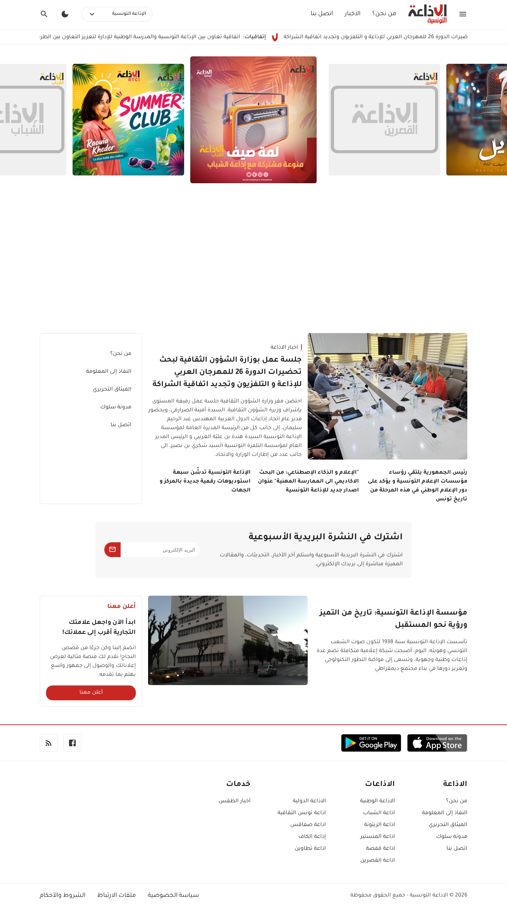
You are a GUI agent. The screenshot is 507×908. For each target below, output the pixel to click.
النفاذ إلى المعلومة (108, 372)
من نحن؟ (384, 14)
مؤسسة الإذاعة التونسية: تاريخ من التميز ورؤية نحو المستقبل (393, 619)
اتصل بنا (322, 14)
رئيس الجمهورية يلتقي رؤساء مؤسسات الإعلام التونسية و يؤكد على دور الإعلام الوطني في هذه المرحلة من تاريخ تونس (417, 486)
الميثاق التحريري (112, 390)
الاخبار (352, 14)
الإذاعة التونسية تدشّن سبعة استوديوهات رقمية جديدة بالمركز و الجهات (205, 482)
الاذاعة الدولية (309, 802)
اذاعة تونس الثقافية (302, 813)
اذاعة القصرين (377, 861)
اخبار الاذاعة (284, 348)
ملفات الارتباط (116, 895)
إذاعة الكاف (312, 837)
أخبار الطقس (235, 802)
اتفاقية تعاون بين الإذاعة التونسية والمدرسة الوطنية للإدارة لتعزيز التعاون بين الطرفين (163, 37)
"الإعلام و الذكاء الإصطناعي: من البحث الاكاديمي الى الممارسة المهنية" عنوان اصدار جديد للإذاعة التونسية (308, 482)
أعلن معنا (91, 693)
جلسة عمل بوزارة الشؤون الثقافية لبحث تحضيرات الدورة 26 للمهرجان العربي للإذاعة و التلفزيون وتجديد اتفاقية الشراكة (227, 372)
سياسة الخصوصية (173, 895)
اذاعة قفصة (380, 849)
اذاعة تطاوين (310, 849)
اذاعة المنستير (377, 837)
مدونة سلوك (115, 408)
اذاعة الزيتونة (379, 825)
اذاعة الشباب (379, 813)
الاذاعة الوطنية (377, 802)
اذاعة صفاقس (308, 825)
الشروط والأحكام (62, 895)
